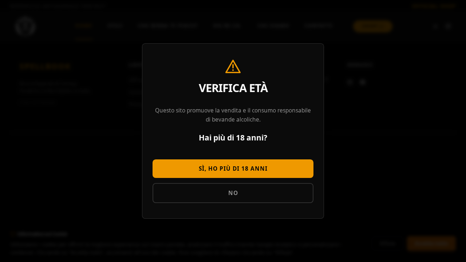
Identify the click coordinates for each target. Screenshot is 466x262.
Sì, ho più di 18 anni (233, 168)
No (233, 193)
